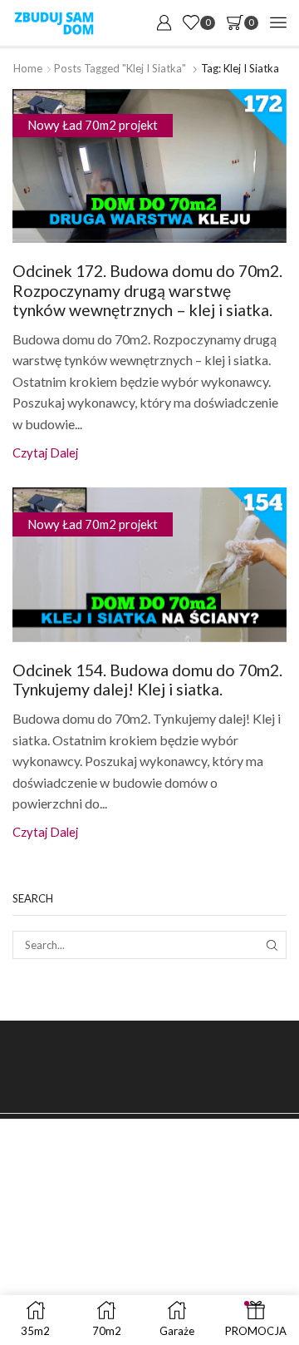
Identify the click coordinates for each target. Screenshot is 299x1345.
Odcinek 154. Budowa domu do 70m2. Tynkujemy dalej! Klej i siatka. (147, 679)
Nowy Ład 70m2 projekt (92, 124)
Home (27, 68)
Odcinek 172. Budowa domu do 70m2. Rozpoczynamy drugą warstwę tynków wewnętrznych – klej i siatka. (147, 290)
